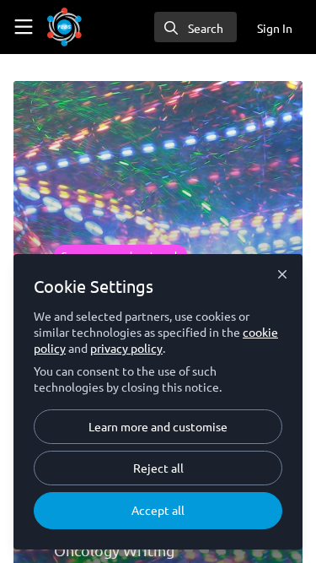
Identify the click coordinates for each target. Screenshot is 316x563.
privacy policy (126, 347)
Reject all (158, 467)
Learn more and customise (158, 426)
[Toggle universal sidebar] (23, 27)
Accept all (158, 509)
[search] (195, 27)
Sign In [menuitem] (274, 27)
